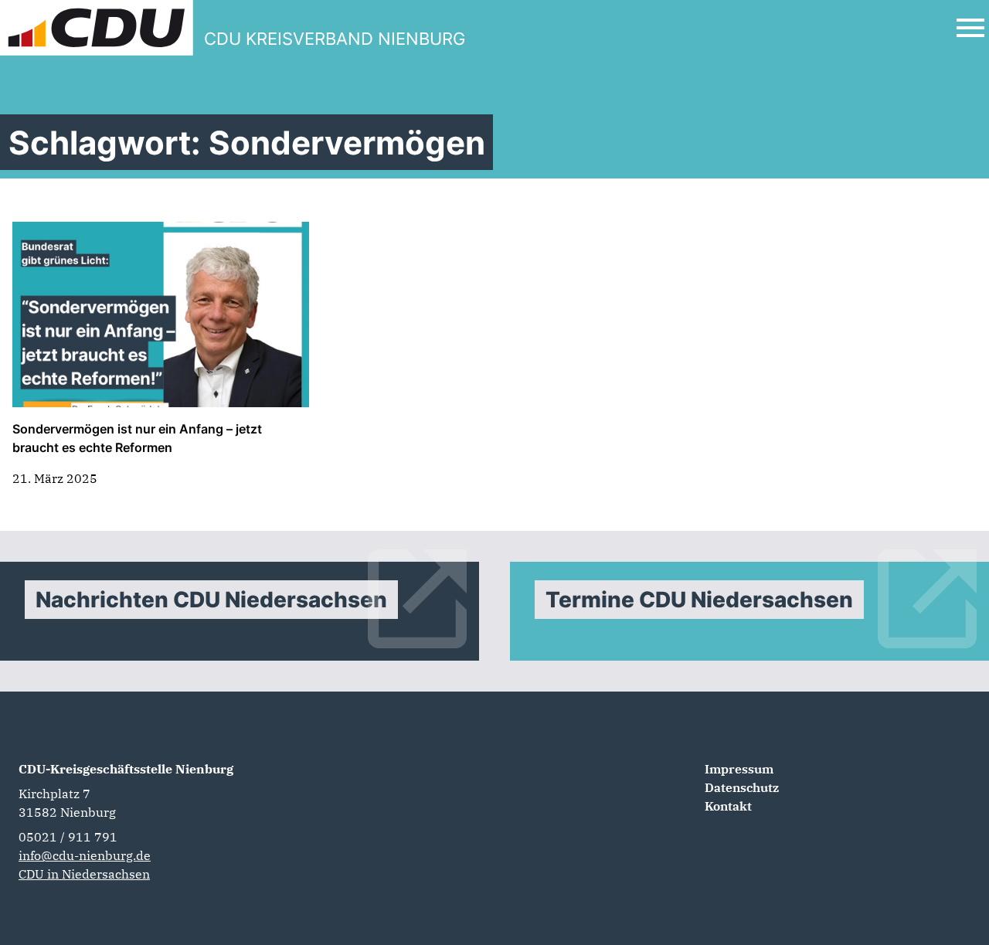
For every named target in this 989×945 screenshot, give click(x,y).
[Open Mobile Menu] (970, 27)
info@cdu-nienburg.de (85, 855)
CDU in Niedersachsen (84, 874)
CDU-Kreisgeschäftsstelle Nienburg (126, 769)
